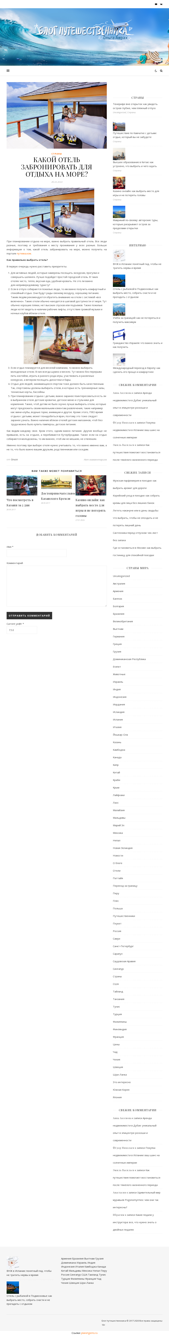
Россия (117, 931)
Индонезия (119, 696)
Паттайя (118, 878)
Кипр (116, 764)
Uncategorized (121, 576)
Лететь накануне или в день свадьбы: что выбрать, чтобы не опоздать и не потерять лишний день (136, 518)
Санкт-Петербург (123, 946)
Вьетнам (118, 628)
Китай (116, 772)
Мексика (118, 832)
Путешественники (124, 916)
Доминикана (68, 1262)
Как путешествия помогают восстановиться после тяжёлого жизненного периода (136, 452)
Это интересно (122, 1082)
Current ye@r (15, 623)
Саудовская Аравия (124, 961)
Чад (115, 1052)
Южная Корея (121, 1089)
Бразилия (118, 613)
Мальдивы (119, 817)
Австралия (119, 583)
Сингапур (118, 968)
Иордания (119, 704)
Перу (116, 893)
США (116, 984)
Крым (116, 787)
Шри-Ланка (120, 1074)
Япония (117, 1097)
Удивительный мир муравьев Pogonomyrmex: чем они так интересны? (136, 1200)
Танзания (118, 999)
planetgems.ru (89, 1333)
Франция (118, 1036)
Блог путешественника (114, 1320)
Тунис (116, 1006)
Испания (118, 719)
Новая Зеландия (123, 848)
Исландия (118, 712)
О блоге (117, 863)
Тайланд (118, 991)
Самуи (116, 938)
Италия (117, 727)
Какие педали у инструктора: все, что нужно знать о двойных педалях (134, 1222)
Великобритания (123, 621)
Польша (118, 908)
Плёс (116, 900)
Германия (118, 636)
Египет (117, 666)
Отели (116, 870)
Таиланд (93, 1274)
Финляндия (120, 1029)
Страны (56, 153)
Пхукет (117, 923)
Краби (116, 780)
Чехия (116, 1059)
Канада (117, 757)
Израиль (118, 681)
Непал (116, 840)
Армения (118, 591)
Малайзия (119, 810)
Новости (118, 855)
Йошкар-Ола (120, 734)
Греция (117, 644)
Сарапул (117, 953)
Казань (117, 742)
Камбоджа (119, 749)
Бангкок (117, 598)
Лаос (116, 802)
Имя (10, 546)
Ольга (14, 459)
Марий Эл (118, 825)
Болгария (118, 606)
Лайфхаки (119, 795)
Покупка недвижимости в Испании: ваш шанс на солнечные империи (136, 430)
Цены (116, 1044)
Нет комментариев (95, 459)
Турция (117, 1014)
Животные (119, 674)
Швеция (118, 1067)
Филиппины (120, 1021)
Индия (117, 689)
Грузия (117, 651)
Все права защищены (150, 1320)
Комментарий (15, 563)
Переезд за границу (125, 885)
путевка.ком (24, 253)
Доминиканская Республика (129, 659)
